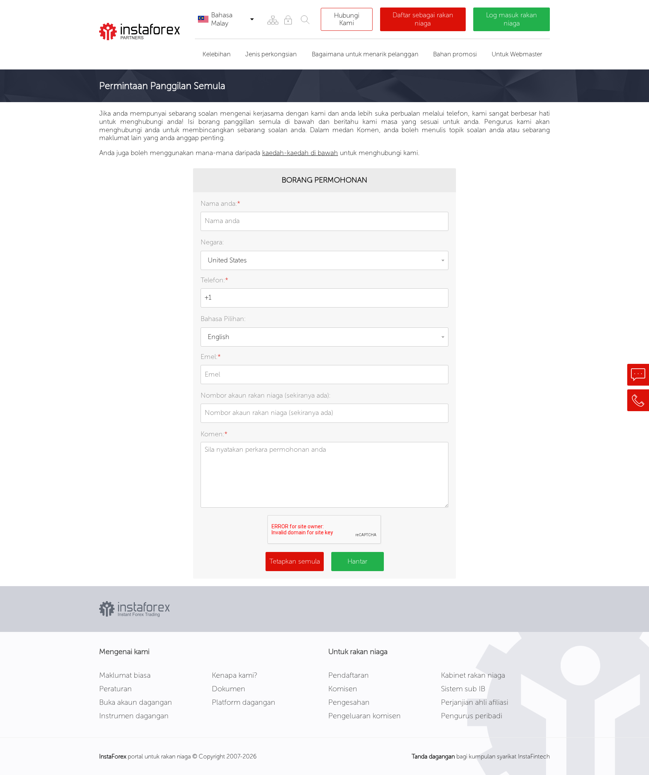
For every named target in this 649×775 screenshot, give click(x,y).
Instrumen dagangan (134, 715)
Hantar (357, 561)
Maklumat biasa (125, 675)
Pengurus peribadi (471, 715)
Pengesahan (349, 702)
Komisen (342, 688)
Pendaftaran (348, 675)
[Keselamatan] (287, 19)
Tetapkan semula (294, 561)
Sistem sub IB (463, 688)
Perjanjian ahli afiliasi (474, 702)
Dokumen (228, 688)
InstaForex (112, 756)
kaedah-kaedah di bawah (300, 153)
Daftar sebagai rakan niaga (422, 19)
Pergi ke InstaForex (141, 49)
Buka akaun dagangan (135, 702)
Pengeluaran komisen (364, 715)
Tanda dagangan (433, 756)
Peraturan (115, 688)
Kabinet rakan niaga (473, 675)
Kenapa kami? (234, 675)
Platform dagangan (243, 702)
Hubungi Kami (346, 19)
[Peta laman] (272, 19)
